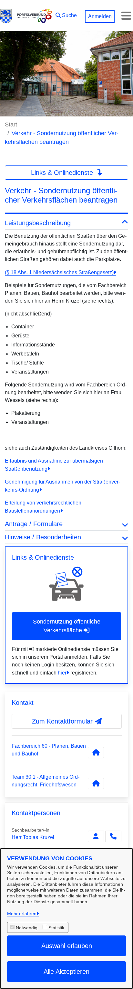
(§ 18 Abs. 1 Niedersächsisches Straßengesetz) (59, 272)
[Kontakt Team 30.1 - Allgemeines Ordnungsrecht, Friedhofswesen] (96, 783)
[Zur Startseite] (6, 15)
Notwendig (26, 927)
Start (11, 124)
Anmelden (100, 16)
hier (62, 672)
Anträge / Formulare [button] (34, 523)
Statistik (56, 927)
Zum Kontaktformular (62, 721)
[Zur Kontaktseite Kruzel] (96, 836)
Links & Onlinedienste (63, 172)
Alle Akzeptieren (66, 971)
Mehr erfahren (21, 913)
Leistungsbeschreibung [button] (38, 222)
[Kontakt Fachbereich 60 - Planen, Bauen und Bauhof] (96, 752)
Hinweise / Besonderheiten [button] (43, 537)
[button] (66, 14)
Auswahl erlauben (66, 945)
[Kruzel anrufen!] (113, 836)
